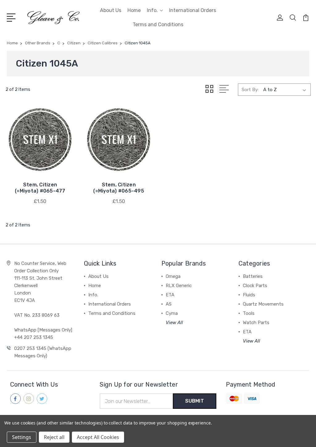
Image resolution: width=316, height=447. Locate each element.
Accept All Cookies (98, 437)
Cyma (172, 313)
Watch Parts (256, 322)
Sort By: (250, 89)
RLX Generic (179, 285)
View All (174, 322)
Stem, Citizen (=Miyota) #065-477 (40, 188)
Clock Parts (255, 285)
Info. (152, 10)
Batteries (253, 276)
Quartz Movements (263, 304)
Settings (21, 437)
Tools (249, 313)
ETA (170, 295)
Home (134, 10)
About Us (110, 10)
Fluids (249, 295)
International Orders (192, 10)
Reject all (54, 437)
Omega (173, 276)
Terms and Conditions (158, 24)
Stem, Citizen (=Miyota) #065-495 (118, 188)
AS (169, 304)
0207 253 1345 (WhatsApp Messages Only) (42, 352)
